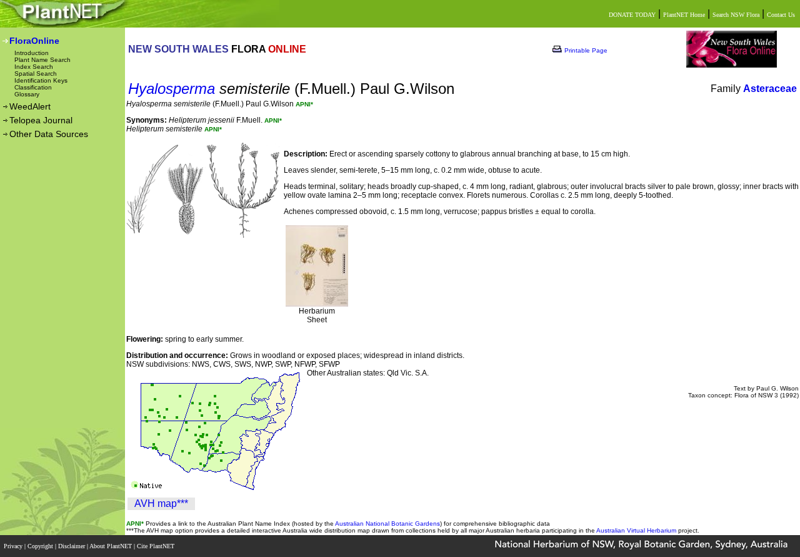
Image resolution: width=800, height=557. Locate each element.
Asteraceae (770, 88)
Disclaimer (72, 546)
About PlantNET (111, 546)
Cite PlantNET (156, 546)
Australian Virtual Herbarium (636, 530)
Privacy (14, 546)
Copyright (41, 546)
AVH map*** (161, 503)
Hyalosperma (171, 88)
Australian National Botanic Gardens (387, 523)
